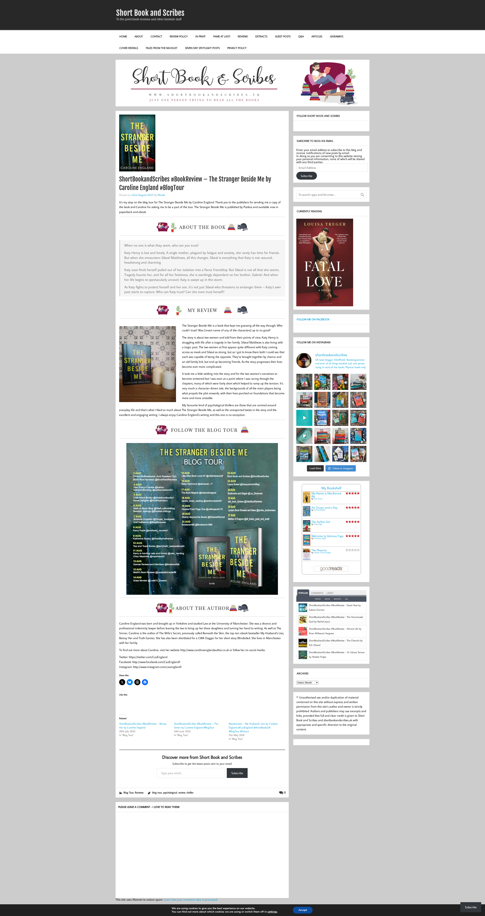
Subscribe (237, 773)
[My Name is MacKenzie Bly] (306, 502)
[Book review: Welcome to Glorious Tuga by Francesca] (322, 382)
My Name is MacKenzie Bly (326, 494)
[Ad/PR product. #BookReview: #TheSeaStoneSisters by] (358, 436)
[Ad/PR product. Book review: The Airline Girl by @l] (304, 382)
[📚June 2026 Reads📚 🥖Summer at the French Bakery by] (340, 436)
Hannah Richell (319, 510)
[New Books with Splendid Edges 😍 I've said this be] (358, 418)
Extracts (261, 36)
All (346, 599)
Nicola (161, 195)
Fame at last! (221, 36)
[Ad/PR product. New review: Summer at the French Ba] (358, 454)
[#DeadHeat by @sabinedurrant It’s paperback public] (340, 400)
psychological (170, 792)
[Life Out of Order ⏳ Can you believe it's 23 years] (304, 436)
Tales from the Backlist (161, 48)
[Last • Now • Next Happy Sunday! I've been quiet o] (322, 454)
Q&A (301, 36)
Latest (330, 593)
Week (327, 599)
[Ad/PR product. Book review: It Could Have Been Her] (340, 418)
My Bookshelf (331, 487)
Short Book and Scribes (150, 13)
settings (272, 912)
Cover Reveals (128, 48)
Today (318, 599)
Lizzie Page (318, 524)
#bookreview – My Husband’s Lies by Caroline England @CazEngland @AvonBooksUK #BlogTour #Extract (253, 727)
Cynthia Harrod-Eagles (322, 552)
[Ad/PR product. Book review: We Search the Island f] (358, 400)
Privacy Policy (236, 48)
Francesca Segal (320, 538)
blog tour (157, 792)
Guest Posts (283, 36)
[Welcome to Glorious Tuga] (306, 544)
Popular (303, 593)
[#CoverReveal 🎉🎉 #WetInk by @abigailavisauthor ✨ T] (304, 418)
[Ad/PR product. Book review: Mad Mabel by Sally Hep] (322, 418)
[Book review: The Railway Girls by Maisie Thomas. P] (340, 382)
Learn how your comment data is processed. (191, 899)
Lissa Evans (318, 498)
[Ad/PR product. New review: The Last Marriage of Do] (340, 454)
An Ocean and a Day (324, 507)
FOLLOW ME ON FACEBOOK (313, 319)
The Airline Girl (320, 522)
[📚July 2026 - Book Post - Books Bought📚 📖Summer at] (358, 382)
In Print (200, 36)
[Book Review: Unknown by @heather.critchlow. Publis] (304, 454)
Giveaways (336, 36)
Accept (303, 910)
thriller (190, 792)
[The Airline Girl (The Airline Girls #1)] (306, 530)
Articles (316, 36)
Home (123, 36)
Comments (317, 593)
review (181, 792)
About (139, 36)
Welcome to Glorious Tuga (327, 536)
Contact (156, 36)
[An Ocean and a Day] (306, 515)
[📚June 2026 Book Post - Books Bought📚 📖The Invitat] (322, 436)
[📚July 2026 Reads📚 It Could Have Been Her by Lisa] (304, 400)
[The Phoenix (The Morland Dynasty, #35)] (306, 559)
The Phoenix (319, 550)
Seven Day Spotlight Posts (202, 48)
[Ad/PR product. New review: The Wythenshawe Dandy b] (322, 400)
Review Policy (179, 36)
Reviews (243, 36)
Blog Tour (129, 792)
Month (337, 599)
